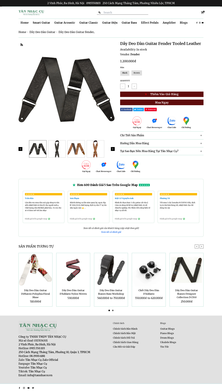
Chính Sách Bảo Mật (124, 333)
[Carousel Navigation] (199, 246)
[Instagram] (200, 23)
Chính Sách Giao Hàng (125, 342)
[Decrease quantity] (122, 86)
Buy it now (161, 102)
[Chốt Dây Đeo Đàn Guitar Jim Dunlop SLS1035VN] (186, 270)
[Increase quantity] (134, 86)
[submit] (99, 13)
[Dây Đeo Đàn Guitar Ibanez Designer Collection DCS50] (149, 270)
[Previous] (20, 149)
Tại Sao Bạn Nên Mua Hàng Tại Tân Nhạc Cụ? (149, 151)
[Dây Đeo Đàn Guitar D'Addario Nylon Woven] (35, 270)
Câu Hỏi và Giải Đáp (124, 346)
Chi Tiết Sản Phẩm (132, 135)
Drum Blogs (167, 337)
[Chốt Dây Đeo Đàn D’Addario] (111, 270)
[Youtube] (202, 23)
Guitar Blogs (167, 328)
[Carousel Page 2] (113, 310)
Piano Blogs (167, 333)
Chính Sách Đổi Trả (124, 337)
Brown (137, 73)
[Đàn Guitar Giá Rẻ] (31, 12)
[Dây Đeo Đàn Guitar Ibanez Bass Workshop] (73, 270)
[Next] (113, 149)
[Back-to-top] (216, 387)
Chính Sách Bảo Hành (125, 328)
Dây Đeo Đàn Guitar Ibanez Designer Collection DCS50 (148, 294)
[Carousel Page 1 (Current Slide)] (109, 310)
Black (124, 73)
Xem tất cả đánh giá (111, 232)
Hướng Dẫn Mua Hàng (134, 143)
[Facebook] (197, 23)
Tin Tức (164, 346)
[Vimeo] (33, 388)
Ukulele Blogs (168, 342)
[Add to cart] (161, 94)
